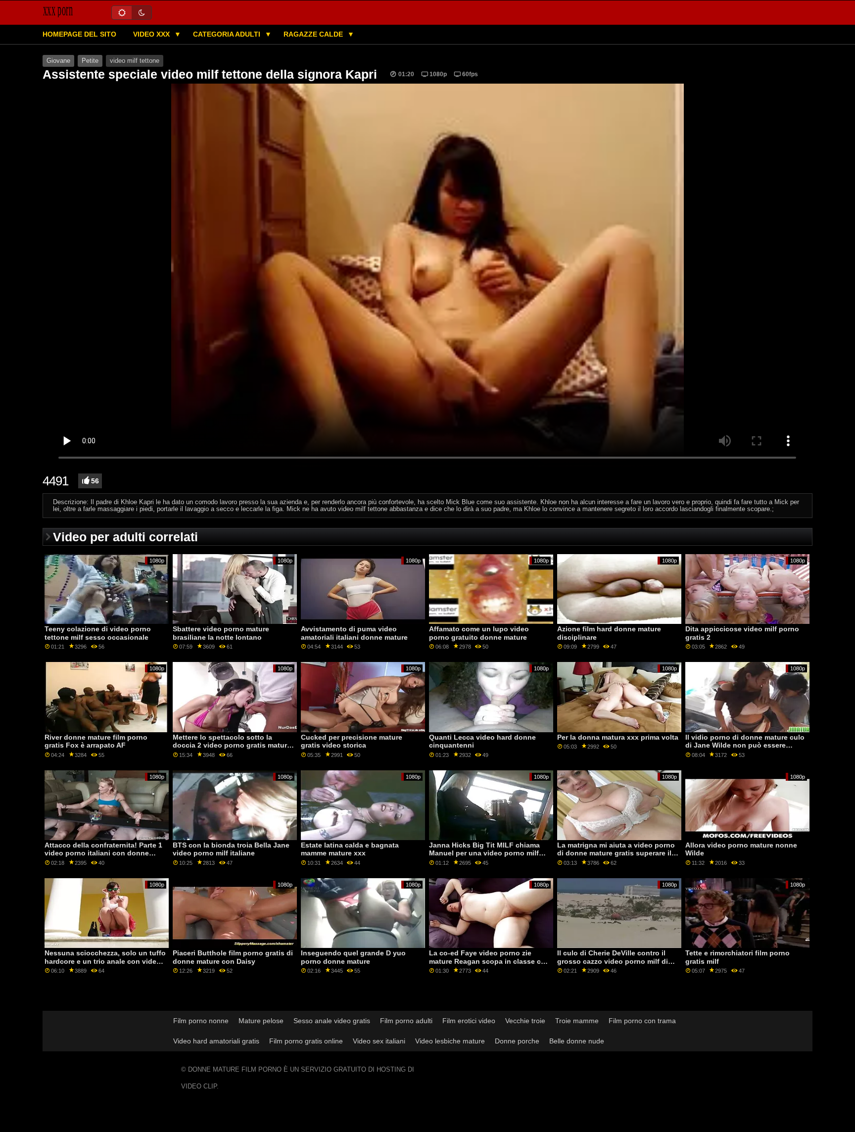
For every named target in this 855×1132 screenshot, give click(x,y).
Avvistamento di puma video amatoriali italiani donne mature (354, 633)
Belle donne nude (576, 1041)
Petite (90, 60)
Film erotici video (468, 1021)
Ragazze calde (314, 34)
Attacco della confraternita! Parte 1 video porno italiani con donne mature (103, 853)
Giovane (58, 60)
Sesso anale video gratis (331, 1021)
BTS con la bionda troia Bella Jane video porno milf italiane (231, 849)
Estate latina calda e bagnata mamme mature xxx (350, 849)
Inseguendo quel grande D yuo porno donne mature (353, 957)
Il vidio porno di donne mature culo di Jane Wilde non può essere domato (745, 745)
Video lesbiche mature (450, 1041)
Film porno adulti (406, 1021)
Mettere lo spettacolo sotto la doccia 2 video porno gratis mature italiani (232, 745)
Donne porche (517, 1041)
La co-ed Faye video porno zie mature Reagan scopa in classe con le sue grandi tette (489, 961)
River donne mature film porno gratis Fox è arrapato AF (96, 741)
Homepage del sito (79, 34)
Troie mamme (577, 1021)
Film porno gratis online (306, 1041)
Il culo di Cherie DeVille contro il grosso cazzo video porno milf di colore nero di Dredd (612, 961)
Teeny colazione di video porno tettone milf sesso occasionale (98, 633)
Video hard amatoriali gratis (216, 1041)
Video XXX (152, 34)
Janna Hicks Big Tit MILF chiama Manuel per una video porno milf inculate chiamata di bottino (484, 853)
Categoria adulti (227, 34)
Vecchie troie (525, 1021)
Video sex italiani (379, 1041)
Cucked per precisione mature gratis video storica (351, 741)
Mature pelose (261, 1021)
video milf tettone (134, 60)
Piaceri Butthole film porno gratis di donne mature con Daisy (233, 957)
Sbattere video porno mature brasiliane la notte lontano (221, 633)
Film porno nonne (201, 1021)
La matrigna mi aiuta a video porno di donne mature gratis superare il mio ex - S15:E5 (616, 853)
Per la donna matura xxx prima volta (617, 737)
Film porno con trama (642, 1021)
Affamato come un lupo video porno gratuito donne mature (479, 633)
